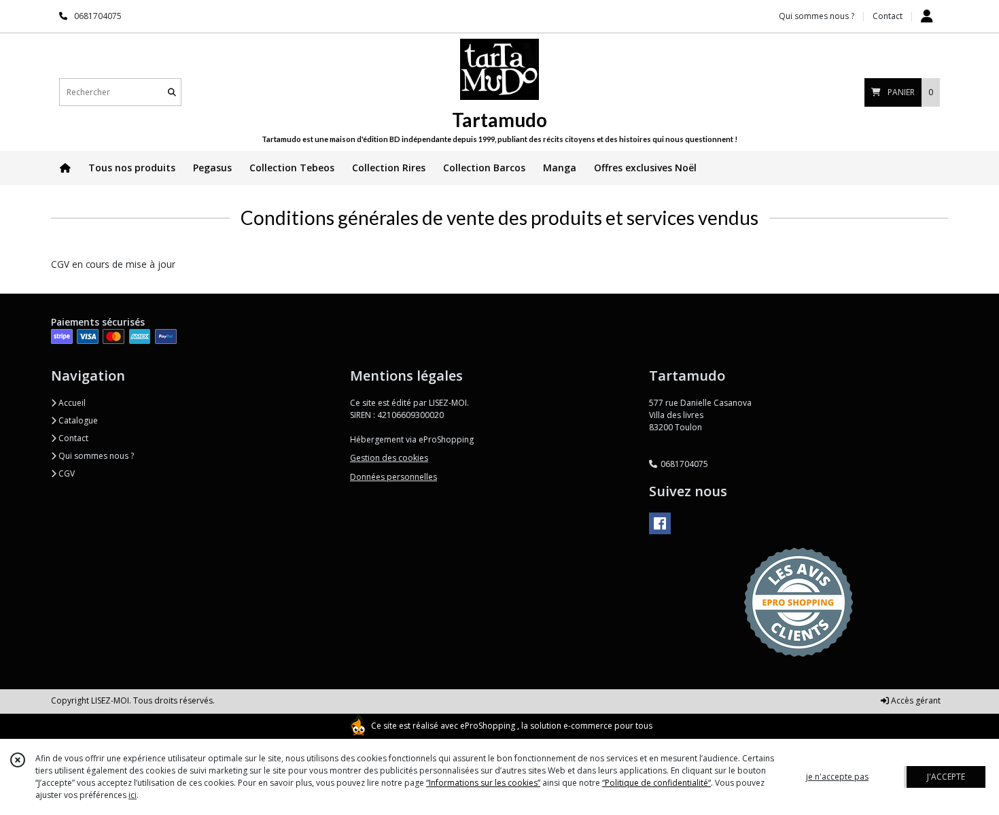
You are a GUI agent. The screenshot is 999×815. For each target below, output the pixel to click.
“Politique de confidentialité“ (656, 782)
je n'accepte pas (837, 776)
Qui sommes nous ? (95, 456)
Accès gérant (915, 700)
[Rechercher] (172, 92)
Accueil (71, 403)
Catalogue (77, 420)
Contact (887, 16)
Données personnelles (393, 477)
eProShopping (487, 725)
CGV (65, 473)
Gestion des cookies (389, 458)
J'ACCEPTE (946, 776)
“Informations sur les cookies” (483, 782)
